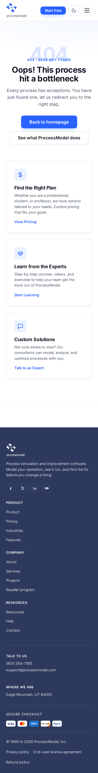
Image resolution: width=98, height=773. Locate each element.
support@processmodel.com (31, 670)
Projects (13, 580)
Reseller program (20, 590)
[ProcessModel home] (17, 10)
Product (13, 512)
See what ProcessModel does (49, 137)
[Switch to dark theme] (74, 11)
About (11, 562)
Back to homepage (49, 122)
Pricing (12, 521)
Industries (14, 530)
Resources (15, 612)
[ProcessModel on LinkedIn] (34, 488)
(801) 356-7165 (19, 663)
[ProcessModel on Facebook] (10, 488)
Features (13, 540)
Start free (53, 10)
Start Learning (26, 295)
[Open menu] (87, 11)
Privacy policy (17, 752)
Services (13, 571)
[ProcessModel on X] (22, 488)
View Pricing (25, 222)
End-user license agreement (57, 752)
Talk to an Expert (29, 368)
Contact (13, 630)
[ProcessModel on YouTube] (46, 488)
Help (10, 621)
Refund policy (17, 762)
